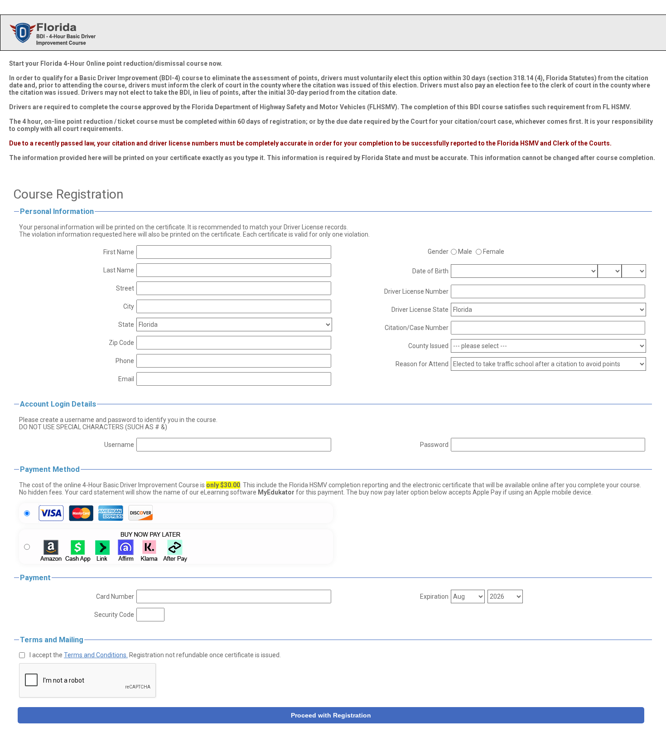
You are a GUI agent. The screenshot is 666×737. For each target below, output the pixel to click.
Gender (438, 251)
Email (126, 379)
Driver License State (420, 309)
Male (465, 251)
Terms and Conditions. (96, 655)
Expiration (434, 596)
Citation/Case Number (417, 327)
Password (434, 444)
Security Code (114, 614)
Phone (125, 360)
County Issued (428, 345)
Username (119, 444)
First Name (118, 252)
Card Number (115, 596)
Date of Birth (430, 271)
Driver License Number (416, 291)
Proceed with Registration (331, 715)
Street (125, 288)
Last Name (118, 270)
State (126, 324)
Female (493, 251)
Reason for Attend (422, 364)
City (128, 306)
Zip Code (121, 342)
